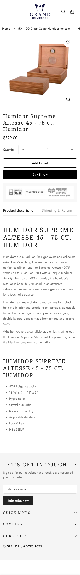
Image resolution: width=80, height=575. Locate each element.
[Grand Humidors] (40, 11)
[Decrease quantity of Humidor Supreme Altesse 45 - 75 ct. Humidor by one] (23, 149)
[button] (72, 11)
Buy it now (40, 174)
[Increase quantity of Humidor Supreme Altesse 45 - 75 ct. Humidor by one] (72, 149)
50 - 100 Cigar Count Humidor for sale (44, 28)
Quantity (8, 149)
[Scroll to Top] (73, 553)
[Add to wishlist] (68, 42)
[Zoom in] (68, 99)
